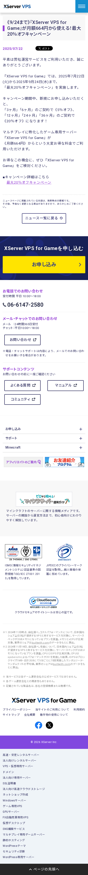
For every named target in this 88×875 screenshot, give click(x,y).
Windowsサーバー (14, 800)
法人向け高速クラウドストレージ (24, 789)
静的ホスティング (14, 840)
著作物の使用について (54, 714)
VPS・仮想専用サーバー (18, 766)
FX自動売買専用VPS (15, 817)
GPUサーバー (11, 811)
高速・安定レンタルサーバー (21, 755)
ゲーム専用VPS (12, 806)
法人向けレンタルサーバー (20, 760)
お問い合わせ (20, 340)
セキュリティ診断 (14, 851)
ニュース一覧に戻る (41, 218)
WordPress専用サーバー (18, 857)
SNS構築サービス (14, 829)
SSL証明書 (9, 783)
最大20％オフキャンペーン (29, 183)
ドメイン (8, 772)
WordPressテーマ (14, 845)
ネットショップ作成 (15, 794)
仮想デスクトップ (14, 823)
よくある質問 (20, 385)
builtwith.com (40, 642)
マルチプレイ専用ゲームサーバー (24, 834)
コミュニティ (20, 399)
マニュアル (63, 385)
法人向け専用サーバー (17, 777)
